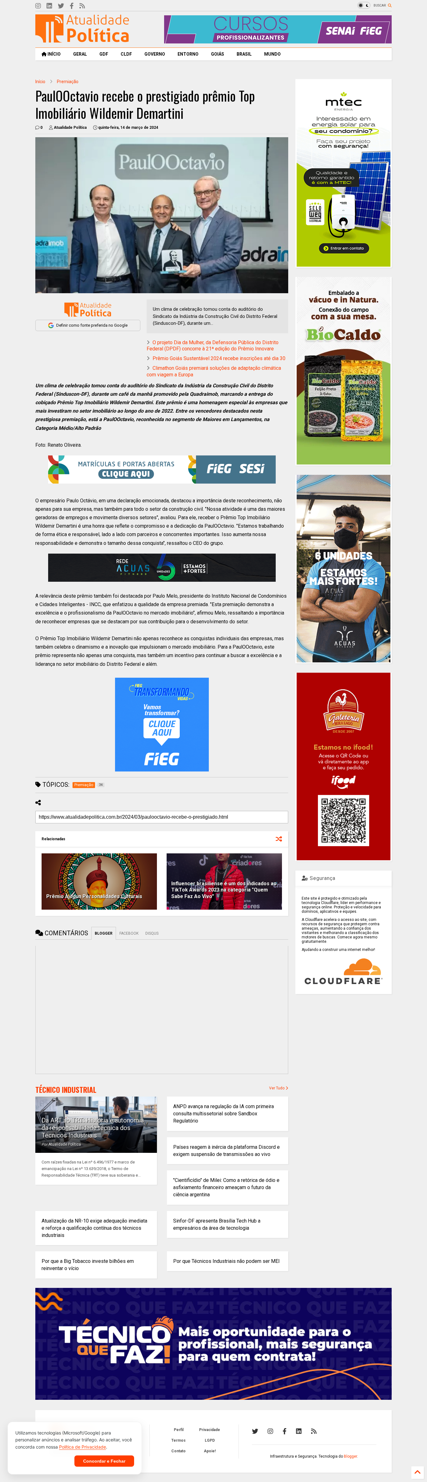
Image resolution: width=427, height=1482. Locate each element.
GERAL (80, 54)
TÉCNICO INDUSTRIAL (65, 1089)
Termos (178, 1440)
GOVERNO (154, 54)
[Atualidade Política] (82, 39)
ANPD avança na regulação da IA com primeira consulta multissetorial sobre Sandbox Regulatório (223, 1113)
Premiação (67, 81)
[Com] (314, 1431)
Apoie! (210, 1451)
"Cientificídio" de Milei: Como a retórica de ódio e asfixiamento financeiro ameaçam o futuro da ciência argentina (226, 1187)
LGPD (210, 1440)
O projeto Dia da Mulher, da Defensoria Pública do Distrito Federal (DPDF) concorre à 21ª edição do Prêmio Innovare (213, 345)
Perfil (178, 1430)
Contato (178, 1451)
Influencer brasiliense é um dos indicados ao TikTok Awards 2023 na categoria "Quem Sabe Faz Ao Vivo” (224, 890)
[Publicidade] (162, 568)
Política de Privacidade (82, 1446)
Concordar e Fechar (104, 1461)
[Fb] (72, 6)
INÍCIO (54, 54)
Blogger (350, 1456)
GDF (103, 54)
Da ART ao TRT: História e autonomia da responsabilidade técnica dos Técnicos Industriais (93, 1128)
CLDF (126, 54)
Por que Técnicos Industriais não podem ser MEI (226, 1261)
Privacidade (209, 1430)
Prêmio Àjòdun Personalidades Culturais (94, 896)
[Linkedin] (49, 6)
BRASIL (244, 54)
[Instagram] (38, 6)
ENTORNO (188, 54)
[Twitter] (61, 6)
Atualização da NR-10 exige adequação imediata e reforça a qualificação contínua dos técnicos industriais (94, 1228)
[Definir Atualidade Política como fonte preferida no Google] (87, 310)
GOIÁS (217, 54)
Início (40, 81)
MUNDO (272, 54)
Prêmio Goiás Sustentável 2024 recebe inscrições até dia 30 (219, 358)
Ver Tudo (277, 1088)
